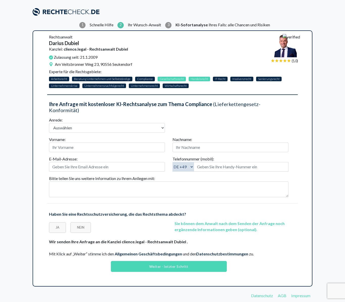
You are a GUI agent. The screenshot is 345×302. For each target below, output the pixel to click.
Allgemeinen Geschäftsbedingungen (148, 253)
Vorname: (57, 139)
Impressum (300, 295)
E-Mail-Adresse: (63, 158)
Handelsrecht (199, 79)
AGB (282, 295)
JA (57, 227)
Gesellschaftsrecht (172, 79)
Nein (80, 227)
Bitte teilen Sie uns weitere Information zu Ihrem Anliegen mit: (102, 178)
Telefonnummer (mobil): (193, 158)
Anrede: (56, 119)
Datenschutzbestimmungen (222, 253)
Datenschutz (262, 295)
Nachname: (182, 139)
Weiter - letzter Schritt (168, 266)
